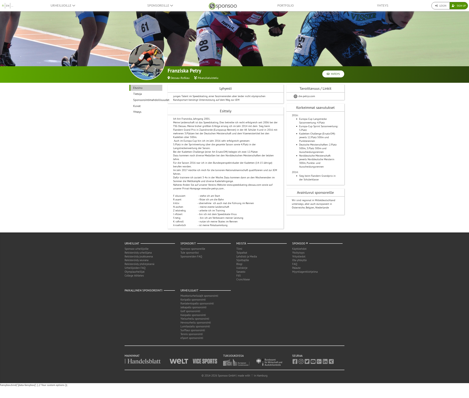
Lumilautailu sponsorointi (195, 326)
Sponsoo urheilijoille (137, 248)
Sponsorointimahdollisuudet (147, 100)
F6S (238, 275)
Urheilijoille (61, 5)
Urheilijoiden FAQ (135, 268)
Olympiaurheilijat (135, 271)
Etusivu (138, 88)
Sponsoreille (158, 5)
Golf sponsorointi (190, 311)
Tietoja (137, 94)
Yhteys (382, 5)
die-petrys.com (306, 96)
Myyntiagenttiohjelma (305, 271)
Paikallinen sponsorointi (144, 290)
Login (442, 5)
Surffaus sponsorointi (192, 330)
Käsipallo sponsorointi (193, 315)
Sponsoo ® (300, 243)
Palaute (296, 268)
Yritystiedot (298, 256)
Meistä (241, 243)
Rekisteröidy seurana (136, 260)
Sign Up (461, 5)
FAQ (294, 264)
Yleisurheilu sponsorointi (194, 318)
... (12, 5)
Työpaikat (241, 252)
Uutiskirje (242, 268)
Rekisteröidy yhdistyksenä (139, 264)
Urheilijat (132, 243)
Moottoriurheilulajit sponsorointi (199, 295)
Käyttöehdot (299, 248)
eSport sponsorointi (191, 338)
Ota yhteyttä (299, 260)
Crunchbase (243, 279)
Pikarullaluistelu (208, 78)
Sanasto (240, 271)
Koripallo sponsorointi (193, 299)
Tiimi (239, 248)
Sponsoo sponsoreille (192, 248)
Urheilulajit (189, 290)
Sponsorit (188, 243)
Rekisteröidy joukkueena (139, 256)
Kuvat (137, 106)
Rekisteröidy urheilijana (138, 252)
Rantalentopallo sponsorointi (197, 303)
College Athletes (134, 275)
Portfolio (285, 5)
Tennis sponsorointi (191, 334)
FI (3, 5)
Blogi (239, 264)
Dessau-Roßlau (180, 78)
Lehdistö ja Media (246, 256)
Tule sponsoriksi (189, 252)
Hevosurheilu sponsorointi (195, 322)
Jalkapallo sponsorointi (193, 307)
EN (7, 5)
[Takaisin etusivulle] (223, 5)
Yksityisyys (298, 252)
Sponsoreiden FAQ (191, 256)
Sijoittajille (242, 260)
